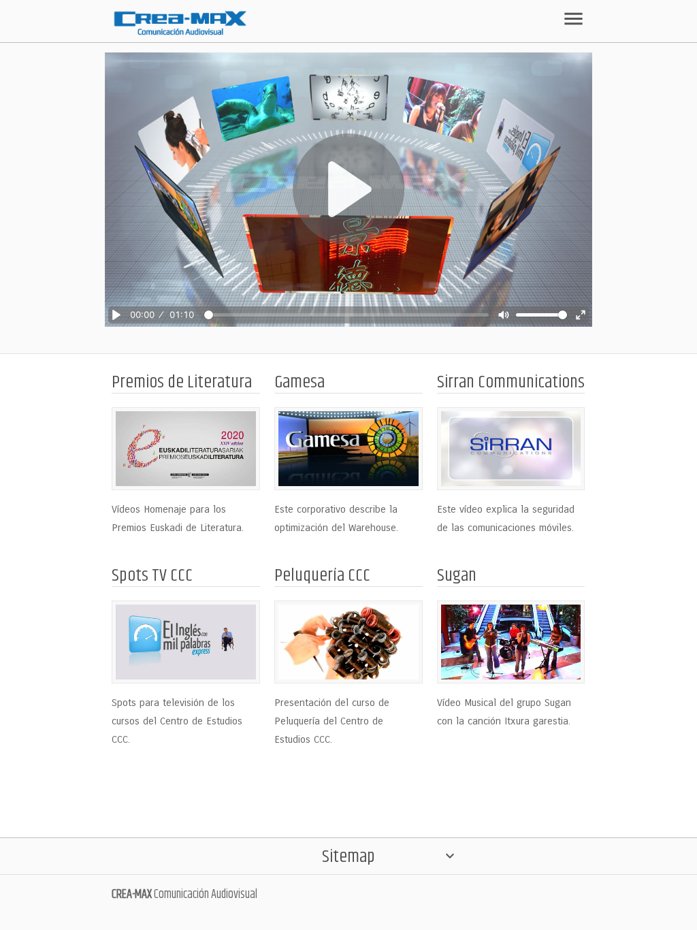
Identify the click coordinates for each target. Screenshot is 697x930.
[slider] (346, 314)
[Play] (348, 190)
